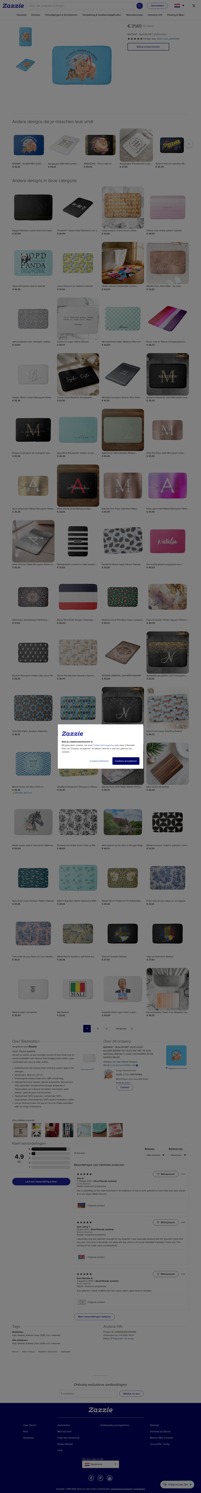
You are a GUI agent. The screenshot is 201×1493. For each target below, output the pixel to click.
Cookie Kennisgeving (103, 745)
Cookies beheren (99, 761)
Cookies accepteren (126, 761)
